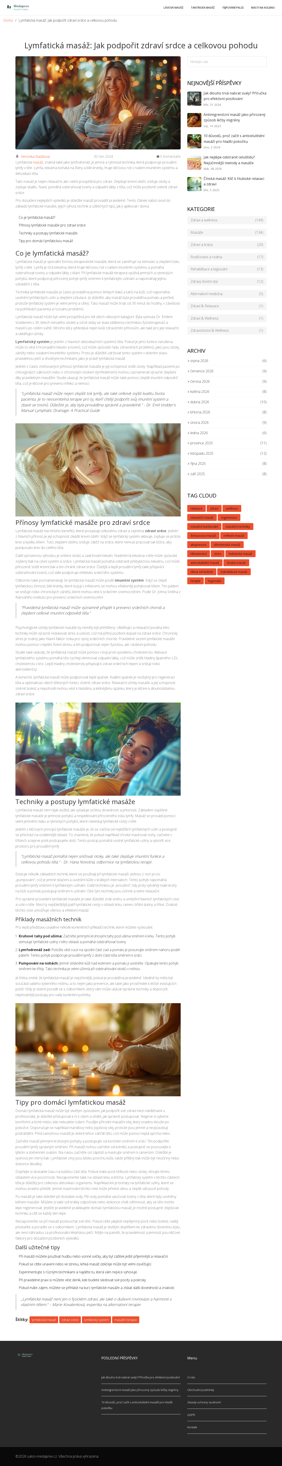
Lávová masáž (173, 7)
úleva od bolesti (202, 572)
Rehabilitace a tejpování (227, 269)
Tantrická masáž (203, 7)
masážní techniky (238, 526)
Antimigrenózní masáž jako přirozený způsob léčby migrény (234, 117)
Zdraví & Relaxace (227, 305)
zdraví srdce (70, 1320)
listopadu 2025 (201, 453)
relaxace (196, 508)
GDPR (191, 1415)
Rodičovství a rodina (227, 256)
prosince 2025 (201, 443)
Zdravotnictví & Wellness (227, 330)
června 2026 (199, 381)
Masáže (227, 232)
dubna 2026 (199, 401)
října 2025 (197, 463)
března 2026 (199, 412)
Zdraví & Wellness (227, 318)
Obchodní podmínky (200, 1390)
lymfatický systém (96, 1320)
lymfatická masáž (44, 1320)
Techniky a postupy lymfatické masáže (48, 233)
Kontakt (192, 1427)
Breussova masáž (203, 535)
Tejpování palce (233, 7)
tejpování (214, 581)
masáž (38, 162)
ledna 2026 (198, 432)
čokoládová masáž (234, 572)
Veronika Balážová (35, 156)
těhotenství (199, 554)
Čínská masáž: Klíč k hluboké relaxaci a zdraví (234, 181)
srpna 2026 (198, 360)
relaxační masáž (202, 517)
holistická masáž (240, 554)
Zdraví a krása (227, 244)
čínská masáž (236, 563)
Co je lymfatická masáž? (37, 217)
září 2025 (197, 473)
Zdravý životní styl (227, 281)
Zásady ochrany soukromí (204, 1402)
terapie (195, 581)
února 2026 (199, 422)
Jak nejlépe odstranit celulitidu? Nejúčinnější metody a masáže (229, 160)
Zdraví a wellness (227, 220)
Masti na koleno (263, 7)
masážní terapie (125, 1320)
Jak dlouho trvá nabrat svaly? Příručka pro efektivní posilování (235, 96)
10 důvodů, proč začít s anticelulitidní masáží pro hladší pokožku (234, 138)
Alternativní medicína (227, 293)
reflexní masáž (234, 535)
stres (217, 554)
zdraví (214, 508)
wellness (232, 508)
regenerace (229, 517)
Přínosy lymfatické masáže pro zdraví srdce (52, 225)
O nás (191, 1377)
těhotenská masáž (227, 545)
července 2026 (201, 371)
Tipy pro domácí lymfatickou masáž (46, 240)
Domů (8, 20)
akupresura (198, 545)
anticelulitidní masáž (205, 563)
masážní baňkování (204, 526)
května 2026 (199, 391)
